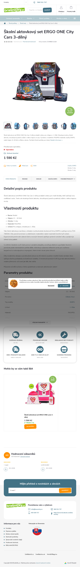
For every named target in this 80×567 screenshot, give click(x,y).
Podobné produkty (67, 179)
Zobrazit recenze (25, 456)
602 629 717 (35, 513)
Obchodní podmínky (12, 537)
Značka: (72, 166)
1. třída (72, 307)
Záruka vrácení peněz (12, 534)
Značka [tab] (52, 179)
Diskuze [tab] (38, 179)
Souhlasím (65, 286)
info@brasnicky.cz (36, 509)
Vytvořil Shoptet (71, 563)
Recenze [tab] (24, 179)
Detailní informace (55, 140)
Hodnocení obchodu (12, 542)
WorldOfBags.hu (52, 554)
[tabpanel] (40, 402)
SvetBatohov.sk (40, 554)
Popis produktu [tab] (11, 179)
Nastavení (51, 286)
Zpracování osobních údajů (14, 540)
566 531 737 (57, 509)
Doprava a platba (11, 531)
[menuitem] (14, 18)
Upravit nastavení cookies (43, 563)
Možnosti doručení (12, 153)
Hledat (47, 10)
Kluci (73, 297)
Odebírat (65, 490)
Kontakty (6, 2)
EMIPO (72, 302)
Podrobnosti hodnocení (29, 42)
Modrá (72, 286)
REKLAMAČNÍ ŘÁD (12, 545)
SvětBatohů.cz (29, 554)
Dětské (68, 297)
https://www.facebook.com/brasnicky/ (63, 513)
